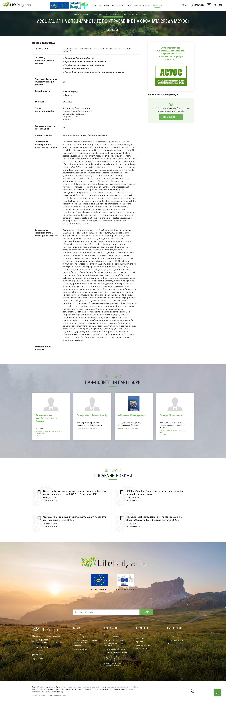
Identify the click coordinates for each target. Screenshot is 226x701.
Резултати (139, 642)
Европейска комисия (174, 640)
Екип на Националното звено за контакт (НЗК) (85, 636)
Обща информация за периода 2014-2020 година (114, 664)
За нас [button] (94, 5)
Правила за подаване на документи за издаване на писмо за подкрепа (115, 658)
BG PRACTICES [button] (117, 5)
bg (209, 5)
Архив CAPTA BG (141, 648)
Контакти (77, 646)
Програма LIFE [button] (104, 5)
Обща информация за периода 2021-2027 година (114, 636)
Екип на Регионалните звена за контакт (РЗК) (85, 641)
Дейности (139, 638)
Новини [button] (128, 5)
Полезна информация (143, 645)
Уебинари (147, 5)
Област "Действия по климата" (113, 645)
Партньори (157, 5)
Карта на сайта (80, 649)
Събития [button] (137, 5)
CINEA (168, 644)
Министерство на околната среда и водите (178, 636)
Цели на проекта (142, 635)
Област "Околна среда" (114, 640)
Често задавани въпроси (114, 649)
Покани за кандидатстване (115, 652)
